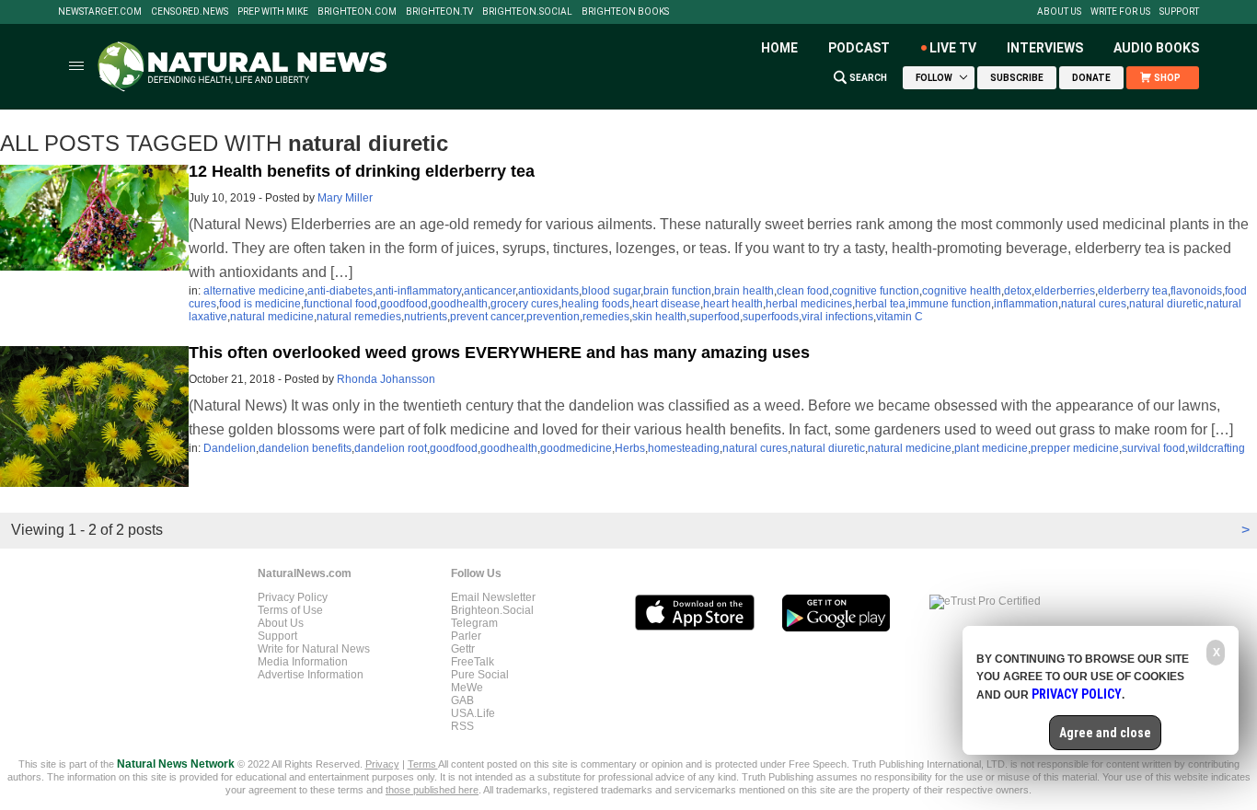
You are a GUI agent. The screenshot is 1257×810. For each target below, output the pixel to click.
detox (1018, 290)
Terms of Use (290, 610)
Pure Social (480, 674)
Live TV (952, 47)
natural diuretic (1166, 303)
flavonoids (1196, 290)
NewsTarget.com (100, 12)
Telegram (474, 623)
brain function (677, 290)
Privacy (382, 764)
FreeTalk (472, 661)
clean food (803, 290)
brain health (744, 290)
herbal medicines (809, 303)
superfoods (771, 316)
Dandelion (229, 448)
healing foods (595, 303)
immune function (949, 303)
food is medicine (260, 303)
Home (779, 47)
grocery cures (524, 303)
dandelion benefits (305, 448)
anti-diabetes (340, 290)
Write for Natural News (314, 648)
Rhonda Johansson (386, 379)
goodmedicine (576, 448)
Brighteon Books (625, 12)
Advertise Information (310, 674)
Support (1179, 12)
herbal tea (880, 303)
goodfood (404, 303)
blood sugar (611, 290)
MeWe (467, 687)
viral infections (837, 316)
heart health (733, 303)
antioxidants (548, 290)
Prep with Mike (272, 12)
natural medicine (272, 316)
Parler (466, 636)
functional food (340, 303)
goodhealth (459, 303)
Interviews (1045, 47)
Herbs (630, 448)
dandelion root (390, 448)
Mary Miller (345, 197)
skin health (659, 316)
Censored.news (189, 12)
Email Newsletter (493, 597)
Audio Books (1156, 47)
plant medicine (991, 448)
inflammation (1026, 303)
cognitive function (875, 290)
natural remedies (359, 316)
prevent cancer (487, 316)
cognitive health (961, 290)
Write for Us (1120, 12)
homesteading (684, 448)
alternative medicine (254, 290)
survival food (1153, 448)
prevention (553, 316)
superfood (714, 316)
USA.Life (473, 713)
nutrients (425, 316)
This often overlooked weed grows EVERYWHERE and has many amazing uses (499, 352)
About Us (1059, 12)
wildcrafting (1216, 448)
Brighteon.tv (439, 12)
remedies (605, 316)
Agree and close (1105, 732)
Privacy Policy (293, 597)
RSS (462, 726)
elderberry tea (1133, 290)
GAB (462, 700)
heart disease (666, 303)
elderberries (1064, 290)
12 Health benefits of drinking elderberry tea (362, 171)
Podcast (859, 47)
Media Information (303, 661)
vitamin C (899, 316)
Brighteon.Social (527, 12)
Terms (423, 764)
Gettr (463, 648)
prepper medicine (1075, 448)
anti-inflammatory (418, 290)
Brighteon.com (357, 12)
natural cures (1093, 303)
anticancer (489, 290)
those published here (432, 789)
